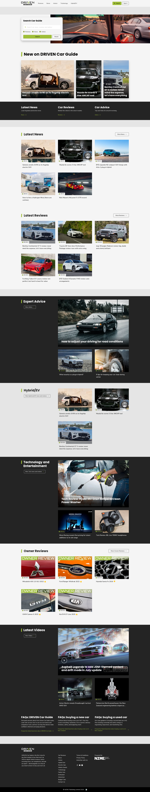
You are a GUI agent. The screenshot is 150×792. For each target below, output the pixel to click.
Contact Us (61, 782)
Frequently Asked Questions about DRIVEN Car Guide (38, 724)
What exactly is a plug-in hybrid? (71, 375)
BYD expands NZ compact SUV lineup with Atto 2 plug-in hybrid (112, 155)
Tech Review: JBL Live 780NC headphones (111, 535)
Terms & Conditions (82, 755)
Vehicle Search (62, 767)
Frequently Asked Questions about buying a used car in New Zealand (112, 724)
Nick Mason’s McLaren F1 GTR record (73, 198)
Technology (64, 3)
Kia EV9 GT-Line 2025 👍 (68, 614)
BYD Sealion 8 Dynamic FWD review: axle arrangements (75, 269)
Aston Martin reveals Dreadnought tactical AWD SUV (75, 693)
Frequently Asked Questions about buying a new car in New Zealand (75, 724)
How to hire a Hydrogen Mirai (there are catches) (38, 188)
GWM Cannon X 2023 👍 (31, 614)
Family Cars (61, 772)
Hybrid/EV (74, 3)
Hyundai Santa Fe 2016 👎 (105, 581)
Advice (55, 3)
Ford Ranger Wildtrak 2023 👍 (70, 581)
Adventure (61, 777)
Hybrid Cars (61, 763)
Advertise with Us (82, 760)
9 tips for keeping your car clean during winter (112, 364)
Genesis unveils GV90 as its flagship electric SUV (47, 79)
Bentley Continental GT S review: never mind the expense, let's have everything (116, 79)
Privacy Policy (80, 758)
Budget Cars (62, 779)
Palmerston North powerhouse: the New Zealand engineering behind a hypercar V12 (111, 705)
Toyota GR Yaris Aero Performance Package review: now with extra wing (75, 236)
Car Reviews (62, 755)
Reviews (40, 3)
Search (37, 37)
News (48, 3)
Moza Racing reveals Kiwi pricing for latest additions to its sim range (75, 525)
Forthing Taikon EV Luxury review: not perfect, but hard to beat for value (38, 269)
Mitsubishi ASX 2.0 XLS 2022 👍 (34, 581)
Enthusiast (61, 775)
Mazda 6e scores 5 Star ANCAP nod (88, 79)
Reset (56, 37)
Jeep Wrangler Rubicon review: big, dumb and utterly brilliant (112, 236)
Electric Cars (62, 765)
